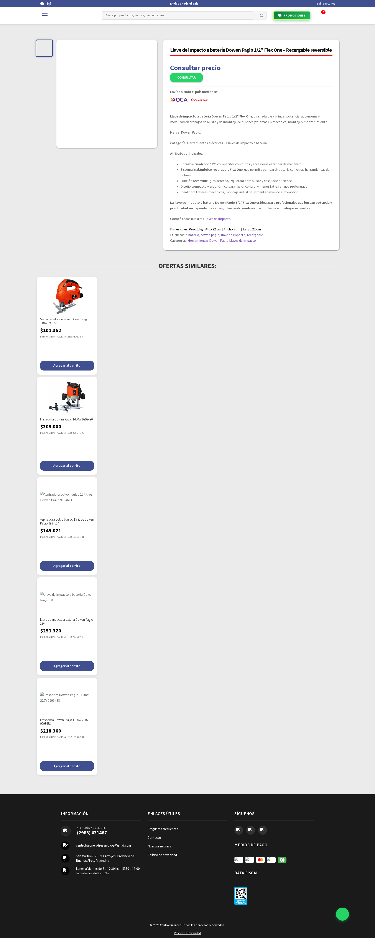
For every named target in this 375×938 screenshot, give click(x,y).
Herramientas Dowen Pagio (208, 240)
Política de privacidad (162, 855)
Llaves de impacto (242, 240)
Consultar (186, 77)
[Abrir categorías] (45, 15)
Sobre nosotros (326, 3)
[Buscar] (261, 15)
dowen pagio (210, 235)
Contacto (154, 837)
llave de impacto (233, 235)
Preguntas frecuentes (163, 829)
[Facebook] (42, 4)
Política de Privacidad (187, 933)
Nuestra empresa (159, 846)
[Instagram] (49, 4)
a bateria (192, 235)
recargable (255, 235)
